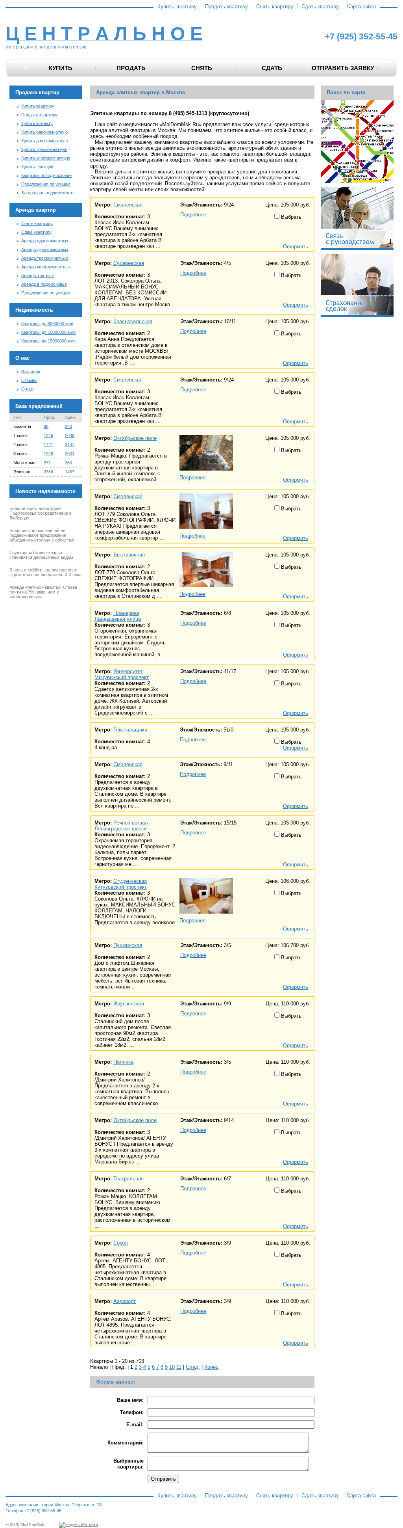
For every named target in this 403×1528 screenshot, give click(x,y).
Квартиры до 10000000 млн (48, 332)
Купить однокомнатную (44, 132)
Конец (211, 1367)
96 (46, 426)
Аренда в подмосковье (44, 284)
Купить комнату (37, 123)
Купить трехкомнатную (44, 149)
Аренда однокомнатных (44, 240)
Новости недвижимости (45, 491)
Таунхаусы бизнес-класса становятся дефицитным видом (41, 555)
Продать (131, 68)
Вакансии (30, 371)
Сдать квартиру (320, 6)
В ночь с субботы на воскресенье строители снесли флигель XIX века (45, 572)
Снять (201, 68)
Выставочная (129, 555)
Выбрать (290, 217)
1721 (48, 444)
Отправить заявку (343, 68)
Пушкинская (127, 945)
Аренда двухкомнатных (44, 249)
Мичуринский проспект (121, 677)
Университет (128, 671)
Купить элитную (37, 166)
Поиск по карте (346, 92)
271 (47, 462)
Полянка (123, 1062)
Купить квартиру (177, 6)
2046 (69, 435)
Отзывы (29, 380)
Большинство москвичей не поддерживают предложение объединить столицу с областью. (42, 535)
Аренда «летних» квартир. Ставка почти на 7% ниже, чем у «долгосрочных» (43, 592)
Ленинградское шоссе (120, 829)
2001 (69, 453)
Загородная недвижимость (48, 192)
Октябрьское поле (135, 438)
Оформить (295, 246)
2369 (48, 471)
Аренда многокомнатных (46, 266)
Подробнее (193, 215)
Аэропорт (124, 1301)
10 (172, 1367)
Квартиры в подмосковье (46, 175)
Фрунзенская (128, 1004)
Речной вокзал (130, 823)
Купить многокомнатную (45, 158)
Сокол (120, 1243)
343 (68, 426)
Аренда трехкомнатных (44, 258)
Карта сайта (361, 6)
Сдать (272, 68)
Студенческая (130, 881)
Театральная (128, 1179)
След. (193, 1367)
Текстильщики (130, 730)
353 (68, 462)
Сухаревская (128, 263)
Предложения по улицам (45, 184)
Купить (60, 68)
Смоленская (127, 205)
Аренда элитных (37, 275)
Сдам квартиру (36, 232)
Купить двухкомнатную (44, 140)
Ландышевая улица (117, 619)
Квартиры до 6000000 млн (47, 323)
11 (178, 1367)
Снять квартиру (274, 6)
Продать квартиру (226, 6)
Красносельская (132, 321)
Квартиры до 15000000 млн (48, 341)
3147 (69, 444)
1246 (48, 435)
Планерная (126, 613)
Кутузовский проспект (120, 887)
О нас (27, 389)
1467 (69, 471)
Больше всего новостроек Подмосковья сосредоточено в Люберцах (40, 513)
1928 (48, 453)
